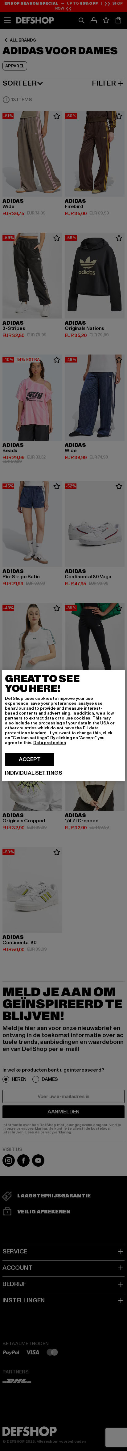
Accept (30, 759)
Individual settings (33, 772)
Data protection (49, 742)
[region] (63, 725)
